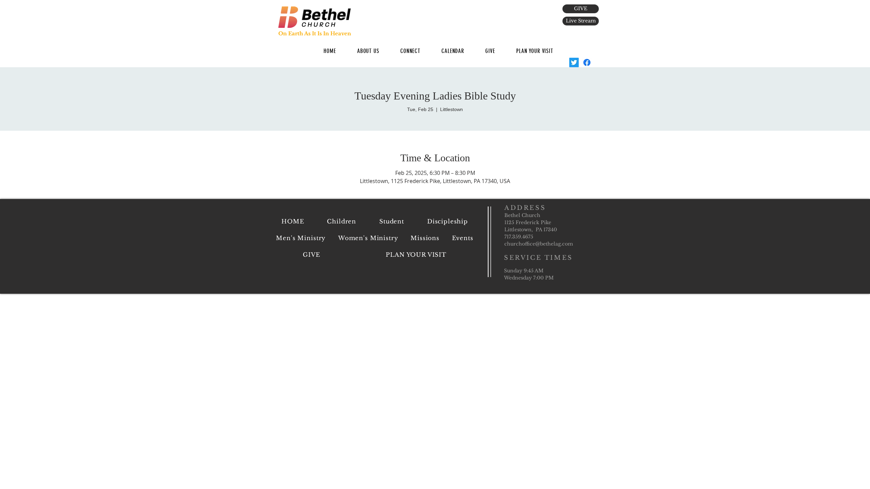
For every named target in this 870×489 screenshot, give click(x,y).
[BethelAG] (574, 62)
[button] (368, 51)
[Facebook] (587, 62)
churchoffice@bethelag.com (538, 244)
